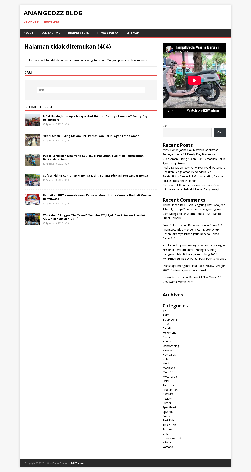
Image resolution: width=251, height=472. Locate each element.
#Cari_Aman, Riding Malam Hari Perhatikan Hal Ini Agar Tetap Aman (91, 136)
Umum (167, 433)
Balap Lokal (170, 319)
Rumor (167, 403)
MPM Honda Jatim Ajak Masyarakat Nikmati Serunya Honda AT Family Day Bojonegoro (95, 117)
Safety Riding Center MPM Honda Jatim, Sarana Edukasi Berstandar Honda (95, 175)
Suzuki (167, 416)
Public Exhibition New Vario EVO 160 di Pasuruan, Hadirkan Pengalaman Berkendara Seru (93, 157)
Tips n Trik (169, 425)
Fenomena (169, 332)
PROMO (168, 394)
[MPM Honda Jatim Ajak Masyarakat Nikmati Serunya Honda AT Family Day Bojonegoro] (32, 124)
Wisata (167, 442)
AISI (165, 311)
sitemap (133, 32)
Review (167, 398)
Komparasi (169, 354)
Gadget (167, 337)
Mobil (166, 363)
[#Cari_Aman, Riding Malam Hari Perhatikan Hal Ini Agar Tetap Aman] (32, 144)
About (28, 32)
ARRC (166, 315)
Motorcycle (170, 376)
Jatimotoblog (171, 346)
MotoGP (168, 372)
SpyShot (168, 412)
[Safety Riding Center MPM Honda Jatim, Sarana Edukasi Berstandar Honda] (32, 183)
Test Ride (169, 420)
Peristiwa (168, 385)
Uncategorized (172, 438)
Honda (167, 341)
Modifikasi (169, 368)
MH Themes (77, 463)
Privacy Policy (108, 32)
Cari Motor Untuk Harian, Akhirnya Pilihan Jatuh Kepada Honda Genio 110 (191, 234)
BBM (166, 324)
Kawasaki (169, 350)
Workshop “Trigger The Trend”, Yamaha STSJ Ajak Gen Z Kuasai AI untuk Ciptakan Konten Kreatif (94, 216)
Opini (166, 381)
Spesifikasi (169, 407)
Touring (167, 429)
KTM (166, 359)
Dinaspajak (170, 266)
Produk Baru (170, 390)
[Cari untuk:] (91, 90)
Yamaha (168, 447)
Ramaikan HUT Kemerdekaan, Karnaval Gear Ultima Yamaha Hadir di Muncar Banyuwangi (97, 197)
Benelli (167, 328)
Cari (165, 126)
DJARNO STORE (78, 32)
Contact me (50, 32)
